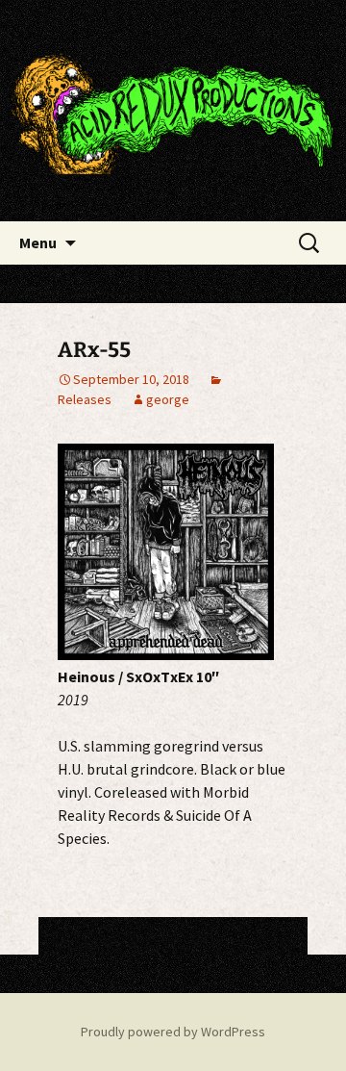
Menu (38, 242)
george (167, 399)
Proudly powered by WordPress (173, 1031)
